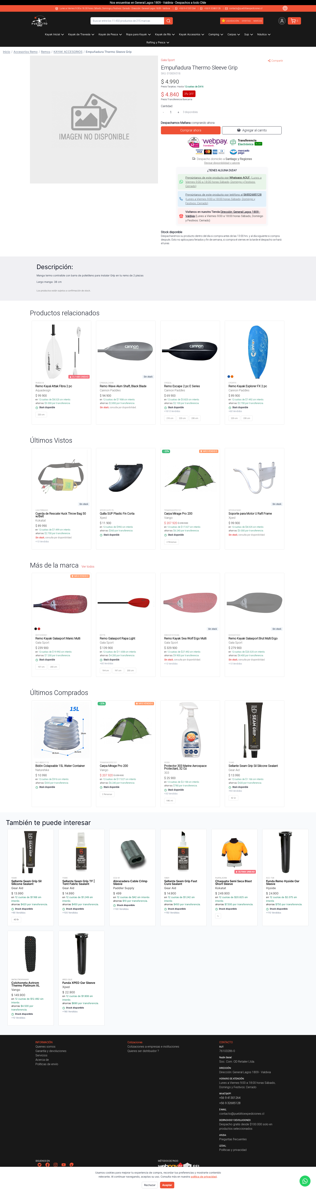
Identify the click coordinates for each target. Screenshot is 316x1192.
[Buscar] (168, 20)
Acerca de (42, 1059)
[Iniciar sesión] (282, 20)
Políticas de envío (46, 1064)
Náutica (262, 34)
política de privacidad (204, 1176)
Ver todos (88, 566)
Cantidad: (167, 106)
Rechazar (149, 1185)
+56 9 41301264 (187, 8)
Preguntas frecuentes (233, 1139)
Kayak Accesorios (189, 34)
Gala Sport (168, 60)
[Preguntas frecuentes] (285, 8)
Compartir (277, 60)
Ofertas (246, 21)
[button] (222, 182)
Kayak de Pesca (108, 34)
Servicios (41, 1055)
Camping (213, 34)
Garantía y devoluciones (50, 1051)
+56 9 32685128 (212, 8)
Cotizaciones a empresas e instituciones (153, 1046)
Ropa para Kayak (136, 34)
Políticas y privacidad (233, 1150)
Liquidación (232, 21)
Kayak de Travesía (79, 34)
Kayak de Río (163, 34)
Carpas (231, 34)
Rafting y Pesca (155, 42)
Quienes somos (45, 1046)
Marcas (257, 21)
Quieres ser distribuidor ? (143, 1051)
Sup (246, 34)
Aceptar (167, 1185)
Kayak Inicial (52, 34)
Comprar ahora (190, 130)
